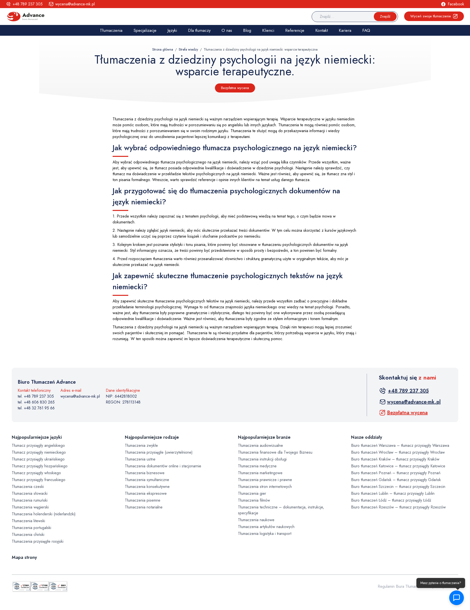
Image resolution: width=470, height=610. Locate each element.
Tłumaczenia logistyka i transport (264, 533)
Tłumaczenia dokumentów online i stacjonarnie (163, 466)
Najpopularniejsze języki (37, 437)
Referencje (294, 30)
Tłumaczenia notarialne (144, 507)
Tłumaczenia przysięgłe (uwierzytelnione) (159, 452)
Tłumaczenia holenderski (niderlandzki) (44, 514)
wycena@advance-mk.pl (80, 396)
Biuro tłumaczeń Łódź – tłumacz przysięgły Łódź (391, 500)
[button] (457, 597)
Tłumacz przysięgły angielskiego (38, 445)
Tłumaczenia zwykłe (141, 445)
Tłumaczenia (111, 30)
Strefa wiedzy (188, 49)
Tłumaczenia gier (252, 493)
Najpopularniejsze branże (264, 437)
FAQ (366, 30)
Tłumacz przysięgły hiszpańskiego (40, 466)
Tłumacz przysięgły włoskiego (36, 473)
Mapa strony (24, 557)
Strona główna (162, 49)
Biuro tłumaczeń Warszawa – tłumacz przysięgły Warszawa (400, 445)
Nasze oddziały (366, 437)
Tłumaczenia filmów (254, 500)
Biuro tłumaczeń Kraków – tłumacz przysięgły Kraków (395, 459)
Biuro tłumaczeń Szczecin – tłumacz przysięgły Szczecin (398, 486)
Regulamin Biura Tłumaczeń (400, 586)
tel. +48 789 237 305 (36, 396)
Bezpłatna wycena (235, 88)
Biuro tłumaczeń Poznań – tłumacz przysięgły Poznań (395, 473)
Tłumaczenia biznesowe (144, 473)
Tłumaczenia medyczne (257, 466)
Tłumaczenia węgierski (30, 507)
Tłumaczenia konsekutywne (147, 486)
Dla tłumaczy (199, 30)
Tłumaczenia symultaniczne (147, 480)
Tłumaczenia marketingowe (260, 473)
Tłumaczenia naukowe (256, 520)
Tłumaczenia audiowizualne (260, 445)
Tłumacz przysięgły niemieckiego (39, 452)
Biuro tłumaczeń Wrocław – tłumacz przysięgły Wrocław (398, 452)
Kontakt (321, 30)
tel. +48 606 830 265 (36, 402)
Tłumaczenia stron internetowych (265, 486)
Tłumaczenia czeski (28, 486)
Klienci (268, 30)
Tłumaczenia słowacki (29, 493)
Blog (247, 30)
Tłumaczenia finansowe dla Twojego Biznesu (275, 452)
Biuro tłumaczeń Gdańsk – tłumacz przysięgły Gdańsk (396, 480)
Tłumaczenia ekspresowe (146, 493)
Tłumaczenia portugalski (31, 527)
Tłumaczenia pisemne (142, 500)
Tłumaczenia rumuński (29, 500)
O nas (227, 30)
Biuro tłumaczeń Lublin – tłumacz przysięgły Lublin (393, 493)
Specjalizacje (144, 30)
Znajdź (385, 16)
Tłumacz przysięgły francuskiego (38, 480)
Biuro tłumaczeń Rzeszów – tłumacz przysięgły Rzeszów (398, 507)
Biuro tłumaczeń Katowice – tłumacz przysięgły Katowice (398, 466)
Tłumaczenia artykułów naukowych (266, 526)
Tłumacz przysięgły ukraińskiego (38, 459)
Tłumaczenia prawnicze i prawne (265, 480)
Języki (172, 30)
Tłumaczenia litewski (28, 521)
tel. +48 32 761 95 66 (36, 408)
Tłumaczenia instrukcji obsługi (262, 459)
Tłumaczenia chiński (28, 534)
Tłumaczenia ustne (140, 459)
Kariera (345, 30)
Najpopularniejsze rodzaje (152, 437)
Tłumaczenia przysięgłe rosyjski (37, 541)
